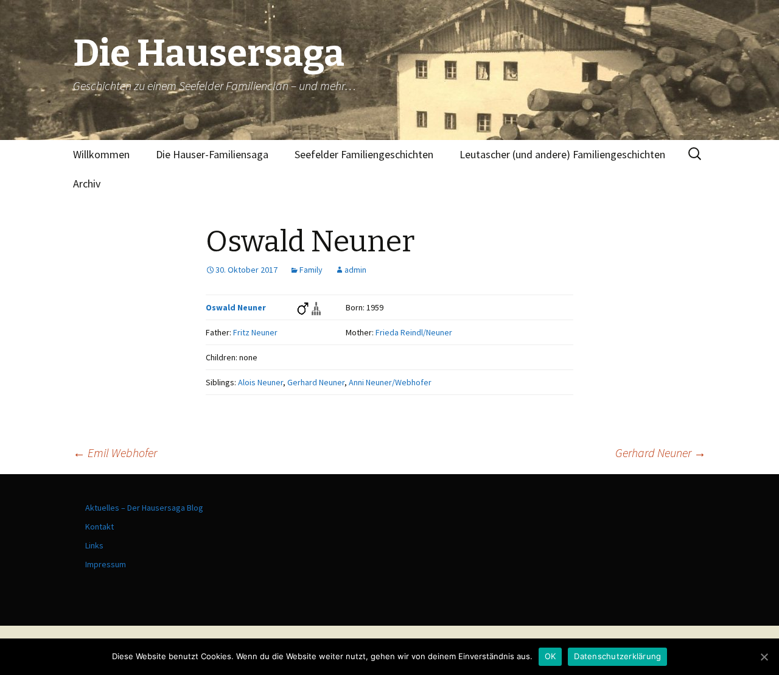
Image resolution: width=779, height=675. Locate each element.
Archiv (86, 184)
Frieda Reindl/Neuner (414, 332)
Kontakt (99, 526)
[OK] (764, 657)
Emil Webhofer (115, 452)
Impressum (105, 564)
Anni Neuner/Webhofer (390, 382)
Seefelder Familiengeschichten (364, 154)
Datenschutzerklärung (617, 656)
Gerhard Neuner (315, 382)
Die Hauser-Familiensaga (212, 154)
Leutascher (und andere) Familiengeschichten (562, 154)
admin (355, 269)
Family (311, 269)
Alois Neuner (260, 382)
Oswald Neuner (236, 307)
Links (94, 545)
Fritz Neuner (255, 332)
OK (550, 656)
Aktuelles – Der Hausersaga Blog (144, 507)
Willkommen (101, 154)
